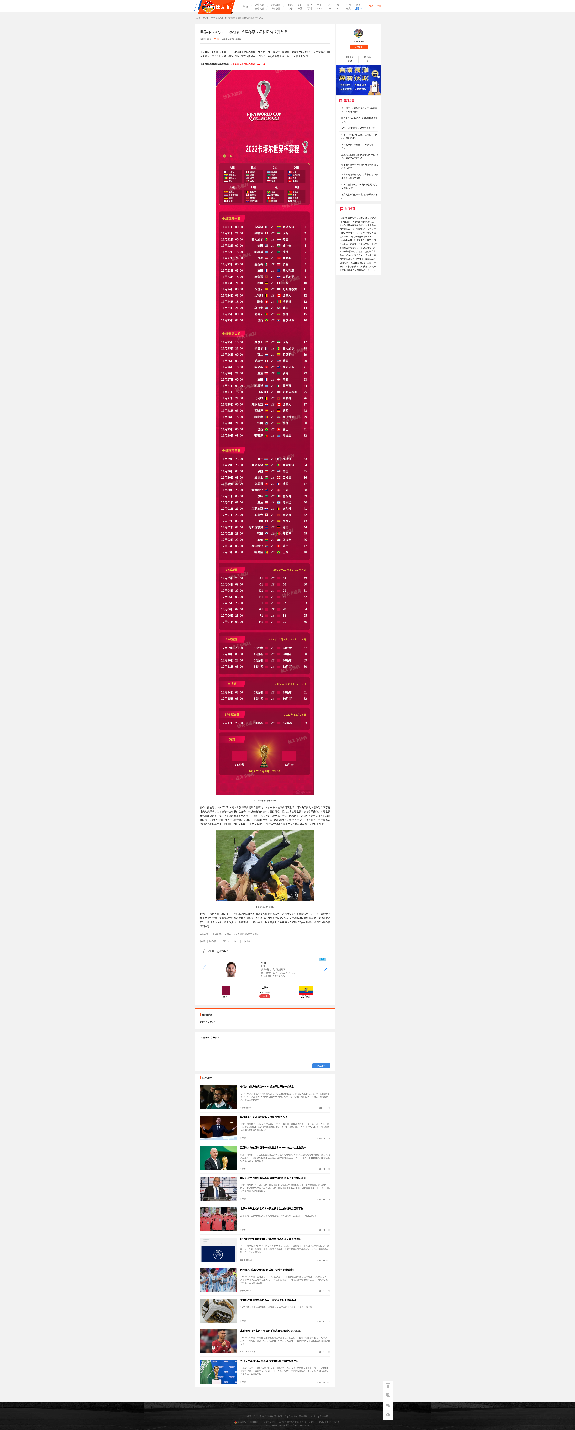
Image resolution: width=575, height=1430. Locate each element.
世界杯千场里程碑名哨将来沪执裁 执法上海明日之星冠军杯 (271, 1208)
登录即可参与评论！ (211, 1037)
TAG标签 (313, 1416)
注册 (379, 6)
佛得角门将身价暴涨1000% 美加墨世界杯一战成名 (267, 1086)
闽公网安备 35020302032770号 (250, 1422)
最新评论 (207, 1014)
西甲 (309, 5)
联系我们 (282, 1416)
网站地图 (324, 1416)
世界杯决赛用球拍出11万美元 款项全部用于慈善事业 (268, 1300)
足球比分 (259, 5)
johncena (358, 41)
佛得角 (249, 1108)
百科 (309, 8)
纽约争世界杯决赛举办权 (351, 225)
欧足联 (243, 1260)
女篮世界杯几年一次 (364, 270)
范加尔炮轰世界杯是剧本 (351, 218)
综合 (290, 8)
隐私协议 (262, 1416)
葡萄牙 (252, 1352)
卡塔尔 (225, 941)
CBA (329, 8)
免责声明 (272, 1416)
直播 (358, 5)
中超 (348, 5)
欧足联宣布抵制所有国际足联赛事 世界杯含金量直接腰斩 (270, 1239)
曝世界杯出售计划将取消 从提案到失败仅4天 (264, 1117)
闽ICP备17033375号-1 (331, 1422)
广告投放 (293, 1416)
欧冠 (290, 5)
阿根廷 (248, 941)
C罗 (241, 1352)
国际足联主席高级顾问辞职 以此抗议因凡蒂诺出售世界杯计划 (273, 1178)
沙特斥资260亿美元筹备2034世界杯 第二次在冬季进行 (269, 1361)
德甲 (338, 5)
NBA (319, 8)
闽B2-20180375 (315, 1422)
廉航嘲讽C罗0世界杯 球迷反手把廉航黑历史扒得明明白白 (271, 1330)
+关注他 (358, 47)
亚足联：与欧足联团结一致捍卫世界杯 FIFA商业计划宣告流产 (273, 1147)
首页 (245, 6)
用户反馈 (303, 1416)
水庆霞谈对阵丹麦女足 (363, 222)
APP (338, 8)
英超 (300, 5)
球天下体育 (214, 7)
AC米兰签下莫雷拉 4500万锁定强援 (358, 128)
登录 (371, 6)
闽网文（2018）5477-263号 (275, 1422)
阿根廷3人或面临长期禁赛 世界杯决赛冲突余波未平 (267, 1269)
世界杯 (358, 8)
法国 (236, 941)
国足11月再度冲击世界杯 (362, 237)
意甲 (319, 5)
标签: (202, 941)
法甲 (329, 5)
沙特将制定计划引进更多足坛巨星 (355, 240)
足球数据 (275, 5)
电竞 (348, 8)
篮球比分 (259, 8)
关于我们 (251, 1416)
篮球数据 (275, 8)
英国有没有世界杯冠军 (361, 263)
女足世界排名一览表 (362, 229)
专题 (300, 8)
